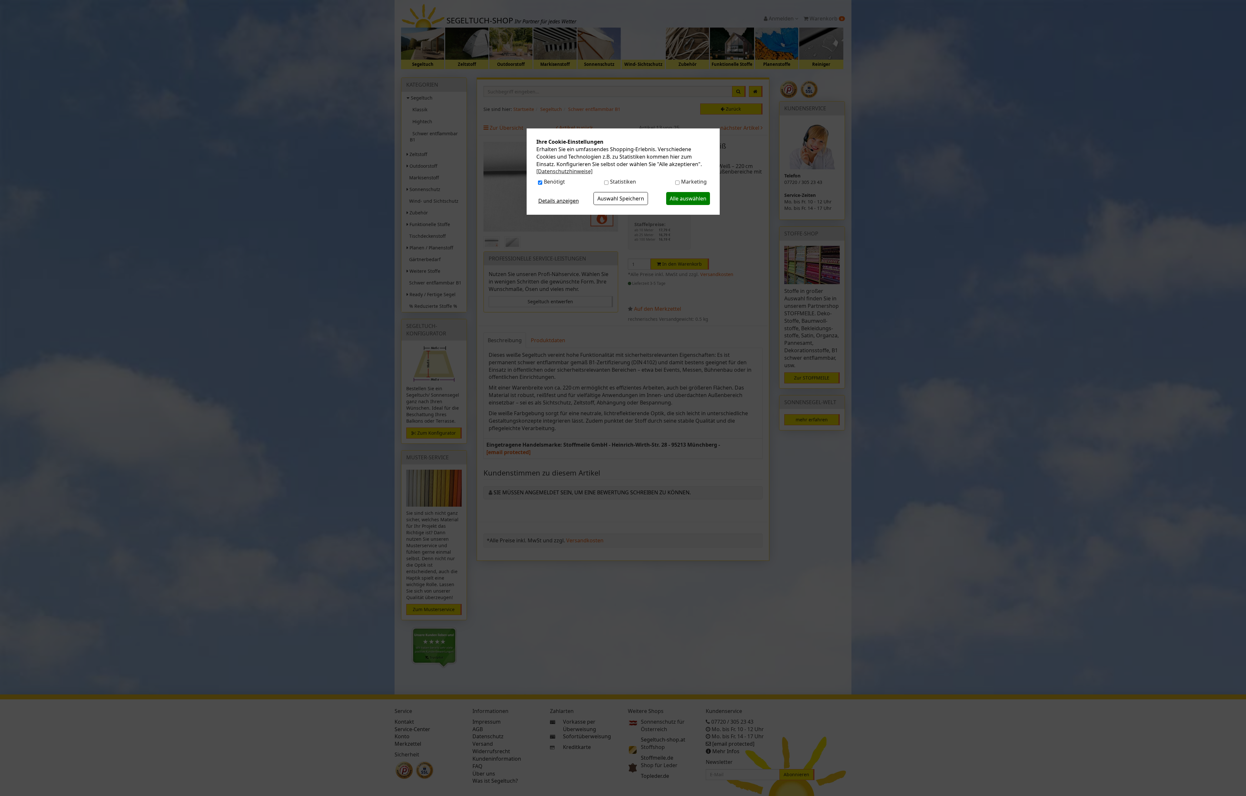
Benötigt (554, 181)
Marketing (694, 181)
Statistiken (623, 181)
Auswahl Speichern (620, 198)
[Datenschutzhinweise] (564, 171)
